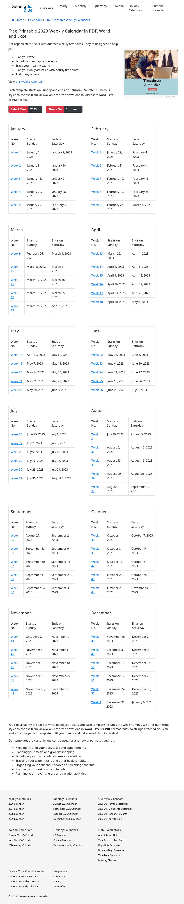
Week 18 (97, 302)
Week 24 (97, 372)
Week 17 (97, 293)
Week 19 (16, 363)
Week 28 (16, 452)
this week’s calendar (29, 82)
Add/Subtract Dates (108, 835)
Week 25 (97, 381)
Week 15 (97, 275)
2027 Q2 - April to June (110, 818)
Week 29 (16, 461)
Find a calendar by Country (67, 845)
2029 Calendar (16, 818)
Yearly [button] (63, 6)
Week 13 (97, 254)
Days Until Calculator (109, 845)
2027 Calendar (16, 808)
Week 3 (16, 179)
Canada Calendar (62, 840)
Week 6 (96, 165)
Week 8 (96, 192)
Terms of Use (60, 886)
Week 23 (97, 363)
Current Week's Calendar (21, 835)
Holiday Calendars (135, 8)
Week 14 (97, 267)
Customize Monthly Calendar (24, 881)
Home (19, 20)
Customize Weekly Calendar (23, 886)
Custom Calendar (158, 8)
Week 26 (97, 390)
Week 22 (16, 390)
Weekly (119, 6)
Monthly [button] (81, 6)
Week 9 (96, 205)
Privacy (57, 881)
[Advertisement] (149, 120)
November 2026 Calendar (66, 818)
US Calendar (59, 835)
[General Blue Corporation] (22, 8)
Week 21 (16, 381)
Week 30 (16, 469)
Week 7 (96, 179)
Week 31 (16, 478)
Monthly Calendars (65, 799)
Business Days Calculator (111, 850)
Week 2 (16, 165)
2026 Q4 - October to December (115, 808)
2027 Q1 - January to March (112, 813)
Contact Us (59, 876)
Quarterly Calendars (110, 799)
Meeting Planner (107, 860)
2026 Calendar (16, 803)
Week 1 (16, 152)
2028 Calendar (16, 813)
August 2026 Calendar (65, 803)
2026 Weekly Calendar (20, 845)
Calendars (45, 8)
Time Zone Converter (109, 855)
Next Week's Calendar (20, 840)
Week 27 (16, 443)
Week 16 (97, 284)
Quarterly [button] (101, 6)
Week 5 (16, 205)
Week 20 (16, 372)
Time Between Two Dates (111, 840)
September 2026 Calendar (67, 808)
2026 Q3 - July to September (113, 803)
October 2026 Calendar (65, 813)
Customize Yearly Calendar (22, 876)
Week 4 (16, 192)
